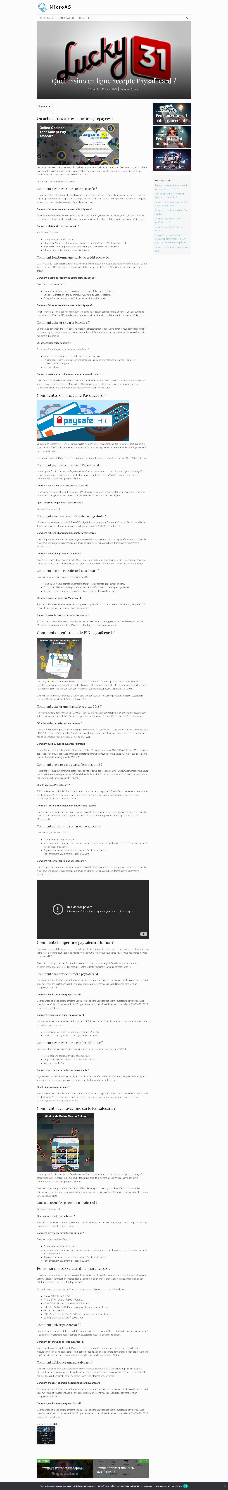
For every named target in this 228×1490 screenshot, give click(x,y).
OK (185, 1486)
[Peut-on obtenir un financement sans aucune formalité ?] (172, 146)
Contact (84, 18)
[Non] (224, 1486)
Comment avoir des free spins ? (61, 1468)
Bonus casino (66, 18)
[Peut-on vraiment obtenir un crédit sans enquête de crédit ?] (172, 123)
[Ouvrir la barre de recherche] (187, 18)
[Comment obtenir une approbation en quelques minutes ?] (172, 169)
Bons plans (46, 18)
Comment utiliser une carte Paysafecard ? (115, 1470)
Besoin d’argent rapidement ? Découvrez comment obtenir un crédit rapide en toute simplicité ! (171, 239)
